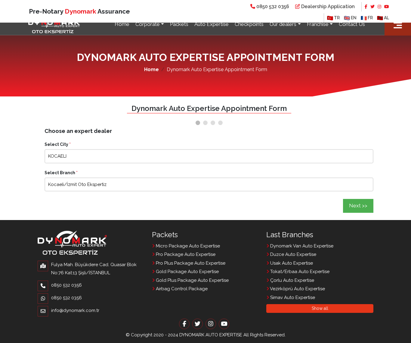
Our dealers (283, 24)
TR (336, 17)
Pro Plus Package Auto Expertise (190, 263)
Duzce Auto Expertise (292, 254)
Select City (58, 144)
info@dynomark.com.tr (75, 310)
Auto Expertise (211, 24)
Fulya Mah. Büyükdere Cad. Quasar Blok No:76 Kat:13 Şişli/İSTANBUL (94, 268)
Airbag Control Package (181, 288)
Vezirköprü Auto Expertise (297, 288)
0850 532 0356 (272, 6)
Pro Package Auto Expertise (185, 254)
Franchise (318, 24)
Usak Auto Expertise (291, 263)
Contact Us (352, 24)
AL (386, 17)
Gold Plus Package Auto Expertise (192, 280)
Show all (320, 308)
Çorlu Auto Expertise (291, 280)
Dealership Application (327, 6)
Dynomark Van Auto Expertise (301, 246)
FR (370, 17)
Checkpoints (249, 24)
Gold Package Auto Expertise (187, 271)
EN (353, 17)
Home (122, 24)
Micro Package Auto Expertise (187, 246)
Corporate (147, 24)
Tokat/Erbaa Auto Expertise (299, 271)
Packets (179, 24)
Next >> (358, 206)
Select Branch (61, 172)
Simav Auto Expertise (292, 297)
